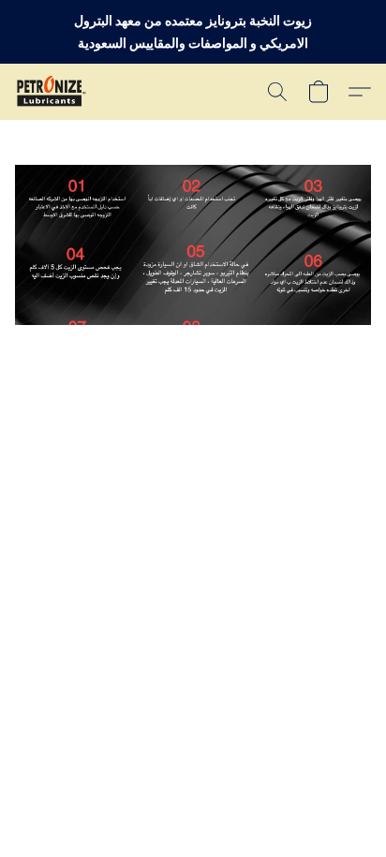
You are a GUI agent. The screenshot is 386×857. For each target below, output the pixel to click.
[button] (52, 92)
